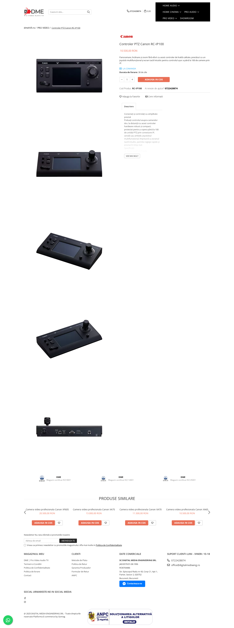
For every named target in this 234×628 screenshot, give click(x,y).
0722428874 (178, 560)
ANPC (74, 575)
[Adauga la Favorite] (59, 522)
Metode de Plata (79, 560)
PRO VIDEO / (44, 27)
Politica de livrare (32, 571)
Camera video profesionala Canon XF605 (47, 509)
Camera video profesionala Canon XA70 (141, 509)
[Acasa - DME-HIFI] (34, 12)
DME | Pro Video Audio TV (36, 560)
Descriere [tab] (129, 106)
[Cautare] (88, 12)
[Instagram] (25, 601)
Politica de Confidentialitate (109, 545)
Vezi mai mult (132, 156)
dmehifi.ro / (30, 27)
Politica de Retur (79, 564)
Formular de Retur (80, 571)
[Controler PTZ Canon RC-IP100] (69, 76)
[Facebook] (25, 598)
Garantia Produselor (81, 567)
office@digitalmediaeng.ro (185, 565)
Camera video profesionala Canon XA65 (187, 509)
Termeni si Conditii (32, 564)
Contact (27, 575)
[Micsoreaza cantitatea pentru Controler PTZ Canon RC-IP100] (121, 79)
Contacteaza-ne (134, 583)
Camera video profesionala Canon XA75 (94, 509)
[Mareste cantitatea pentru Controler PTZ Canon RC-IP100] (132, 79)
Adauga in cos (154, 79)
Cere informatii (155, 96)
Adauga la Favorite (131, 96)
